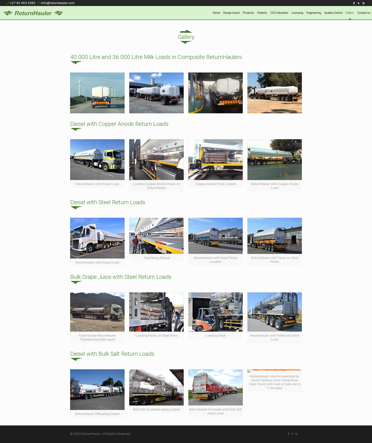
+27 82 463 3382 (22, 3)
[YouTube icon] (358, 3)
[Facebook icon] (353, 3)
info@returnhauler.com (58, 3)
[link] (97, 93)
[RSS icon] (363, 3)
